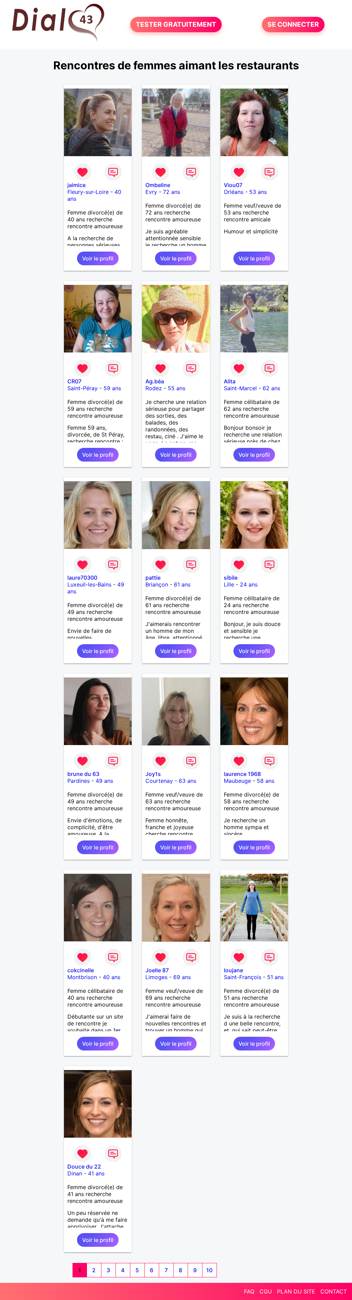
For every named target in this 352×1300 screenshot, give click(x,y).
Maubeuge (237, 780)
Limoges (156, 977)
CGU (266, 1291)
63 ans (187, 780)
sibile (231, 577)
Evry (151, 191)
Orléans (233, 191)
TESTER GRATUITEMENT (176, 25)
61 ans (182, 584)
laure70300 (82, 577)
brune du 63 (83, 773)
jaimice (76, 185)
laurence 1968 (242, 773)
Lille (229, 584)
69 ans (182, 977)
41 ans (96, 1173)
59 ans (112, 388)
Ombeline (157, 185)
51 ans (275, 977)
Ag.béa (154, 381)
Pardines (78, 780)
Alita (229, 381)
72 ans (171, 191)
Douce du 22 (84, 1166)
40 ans (111, 977)
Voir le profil (97, 258)
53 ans (258, 191)
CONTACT (333, 1291)
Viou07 (233, 185)
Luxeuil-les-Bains (89, 584)
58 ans (265, 780)
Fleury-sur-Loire (88, 191)
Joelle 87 (157, 970)
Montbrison (82, 977)
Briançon (156, 584)
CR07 (74, 381)
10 (209, 1270)
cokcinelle (80, 970)
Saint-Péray (82, 388)
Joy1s (153, 773)
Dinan (74, 1173)
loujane (233, 970)
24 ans (248, 584)
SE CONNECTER (293, 25)
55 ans (176, 388)
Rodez (153, 388)
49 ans (104, 780)
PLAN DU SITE (296, 1291)
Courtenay (159, 780)
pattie (153, 577)
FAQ (249, 1291)
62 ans (271, 388)
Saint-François (242, 977)
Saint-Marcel (240, 388)
